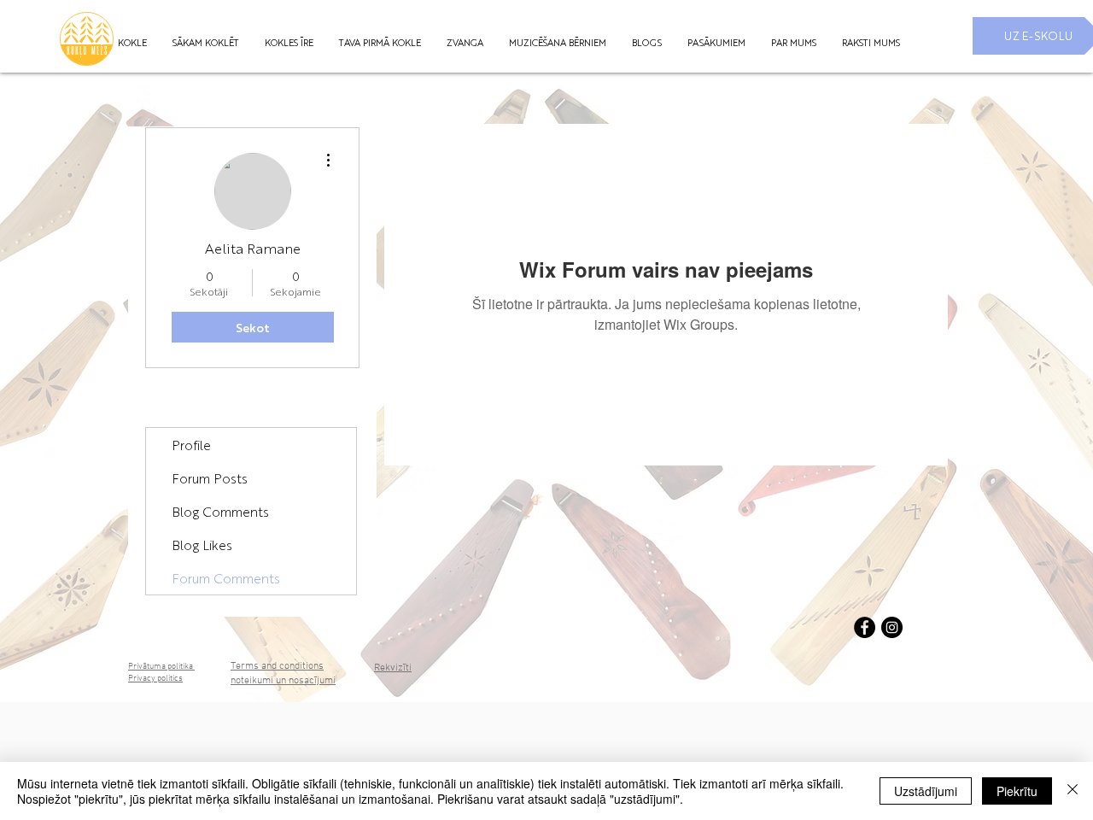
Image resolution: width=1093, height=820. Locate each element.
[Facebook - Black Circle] (864, 627)
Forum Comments (226, 578)
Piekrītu (1017, 791)
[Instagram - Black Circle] (892, 627)
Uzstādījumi (925, 791)
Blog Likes (202, 544)
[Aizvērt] (1072, 791)
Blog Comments (220, 511)
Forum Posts (210, 478)
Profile (191, 444)
